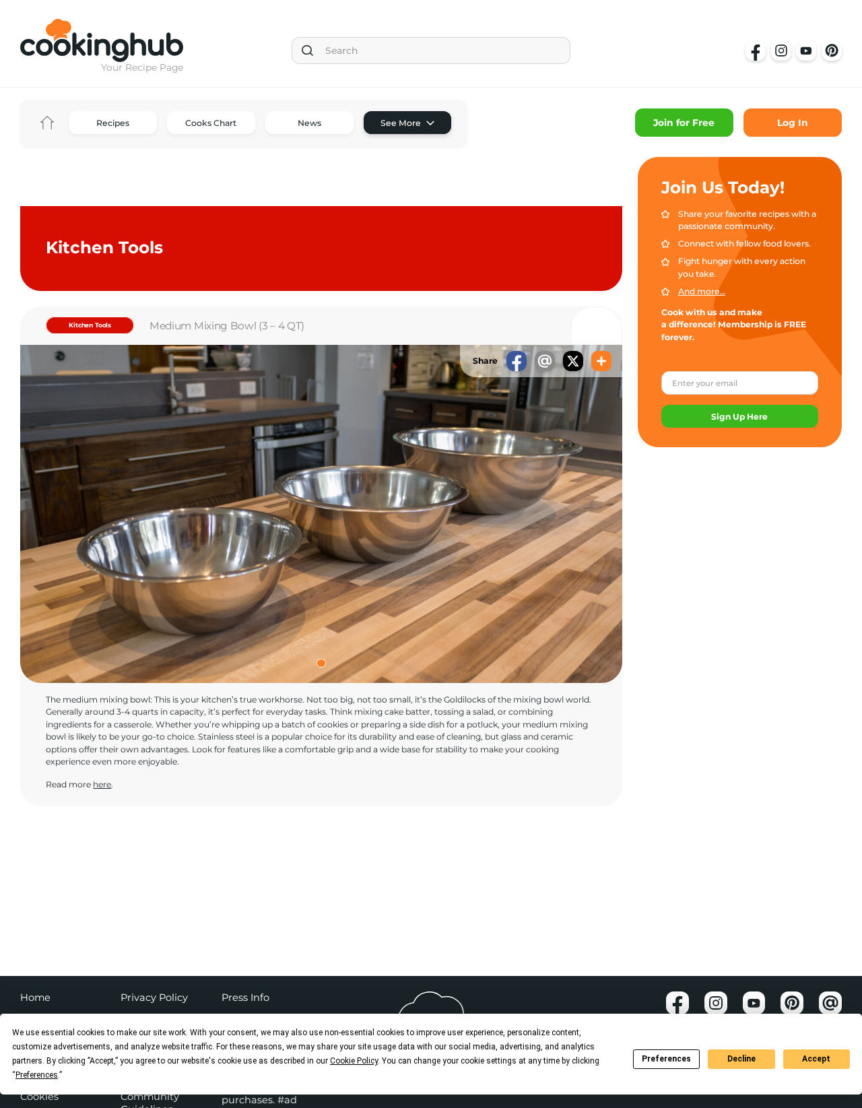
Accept (816, 1059)
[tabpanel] (321, 514)
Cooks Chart (210, 123)
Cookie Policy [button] (354, 1061)
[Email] (545, 361)
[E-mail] (830, 1002)
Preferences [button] (36, 1075)
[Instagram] (781, 50)
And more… (701, 291)
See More (400, 123)
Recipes (112, 123)
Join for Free (684, 122)
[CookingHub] (101, 41)
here (102, 784)
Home (47, 122)
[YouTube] (806, 50)
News (309, 123)
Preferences (666, 1059)
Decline (741, 1059)
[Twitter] (573, 361)
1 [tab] (321, 663)
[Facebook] (755, 50)
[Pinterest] (832, 50)
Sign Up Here (739, 417)
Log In (792, 122)
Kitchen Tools (90, 325)
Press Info (245, 997)
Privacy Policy (154, 997)
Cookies (39, 1096)
